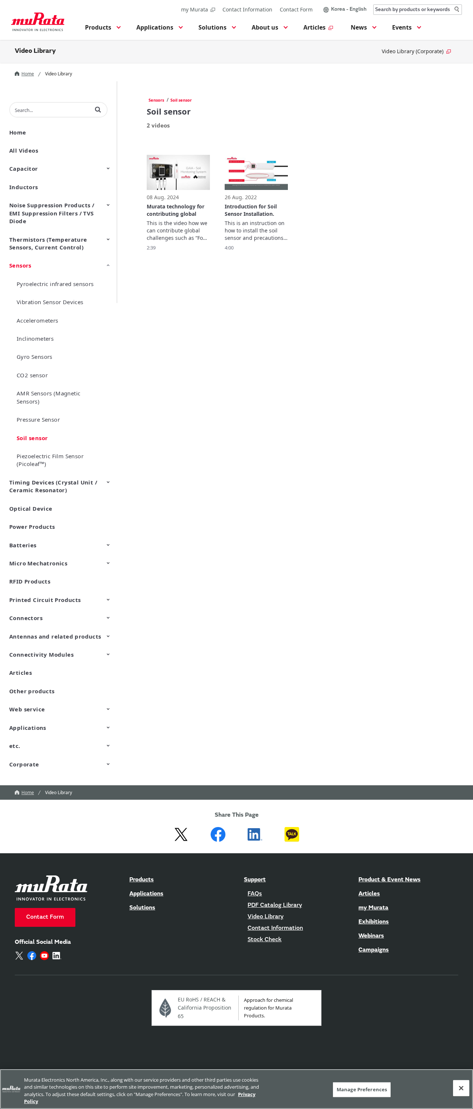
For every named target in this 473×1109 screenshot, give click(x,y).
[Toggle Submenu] (108, 168)
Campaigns (373, 950)
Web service (27, 709)
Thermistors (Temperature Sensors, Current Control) (48, 243)
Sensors (20, 265)
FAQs (255, 894)
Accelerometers (37, 320)
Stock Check (265, 940)
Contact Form (296, 9)
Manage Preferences (362, 1089)
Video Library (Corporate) (412, 51)
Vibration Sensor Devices (50, 302)
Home (27, 74)
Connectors (25, 618)
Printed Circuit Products (45, 599)
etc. (14, 745)
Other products (32, 691)
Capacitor (23, 168)
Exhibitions (373, 922)
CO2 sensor (32, 375)
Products (141, 880)
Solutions (142, 908)
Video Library (35, 51)
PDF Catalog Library (275, 905)
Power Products (32, 526)
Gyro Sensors (34, 356)
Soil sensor (32, 438)
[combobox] (417, 9)
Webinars (371, 936)
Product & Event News (389, 880)
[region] (236, 1089)
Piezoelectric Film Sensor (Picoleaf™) (50, 459)
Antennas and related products (55, 636)
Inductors (23, 187)
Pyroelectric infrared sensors (55, 284)
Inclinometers (35, 338)
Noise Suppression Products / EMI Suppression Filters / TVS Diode (51, 213)
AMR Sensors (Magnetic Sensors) (48, 397)
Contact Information (247, 9)
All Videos (23, 150)
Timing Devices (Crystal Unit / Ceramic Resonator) (53, 486)
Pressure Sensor (38, 419)
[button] (101, 29)
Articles (20, 672)
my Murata (194, 9)
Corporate (24, 764)
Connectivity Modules (41, 654)
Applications (27, 727)
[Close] (461, 1088)
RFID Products (29, 581)
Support (255, 880)
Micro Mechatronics (38, 563)
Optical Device (30, 508)
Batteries (23, 545)
